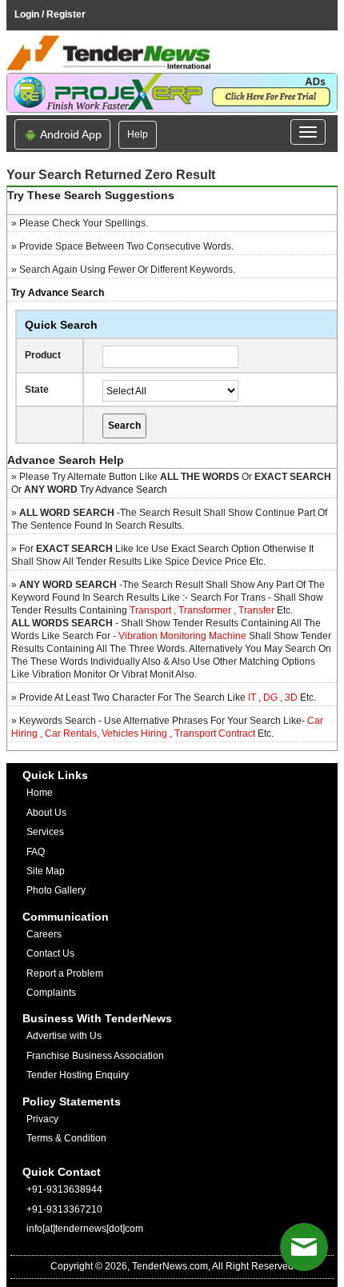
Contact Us (50, 953)
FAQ (35, 851)
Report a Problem (64, 973)
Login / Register (50, 14)
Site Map (45, 871)
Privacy (42, 1119)
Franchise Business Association (95, 1055)
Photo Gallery (56, 890)
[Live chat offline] (304, 1247)
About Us (46, 812)
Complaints (51, 992)
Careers (44, 934)
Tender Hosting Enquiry (77, 1075)
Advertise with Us (64, 1035)
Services (45, 831)
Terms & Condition (66, 1138)
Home (39, 792)
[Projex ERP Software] (172, 92)
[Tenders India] (172, 53)
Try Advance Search (123, 489)
